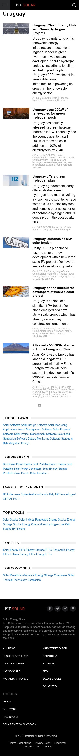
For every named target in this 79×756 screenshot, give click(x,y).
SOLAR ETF (50, 686)
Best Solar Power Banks (17, 464)
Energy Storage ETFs (39, 549)
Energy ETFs (44, 554)
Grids (7, 701)
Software (10, 709)
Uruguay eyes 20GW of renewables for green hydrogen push (50, 113)
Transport (10, 716)
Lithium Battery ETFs (22, 554)
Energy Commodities (34, 524)
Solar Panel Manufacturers (18, 575)
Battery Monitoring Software (44, 438)
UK (57, 494)
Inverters (10, 694)
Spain (24, 494)
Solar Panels (21, 473)
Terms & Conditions (20, 743)
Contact (48, 746)
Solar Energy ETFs (14, 549)
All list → (14, 498)
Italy (51, 494)
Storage (48, 663)
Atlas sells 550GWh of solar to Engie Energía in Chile (53, 347)
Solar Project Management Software (35, 433)
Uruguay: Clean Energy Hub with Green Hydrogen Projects (54, 29)
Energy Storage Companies (51, 575)
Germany (14, 494)
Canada (44, 494)
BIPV (45, 671)
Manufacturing (13, 663)
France (64, 494)
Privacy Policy (42, 743)
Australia (33, 494)
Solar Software (11, 425)
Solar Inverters (38, 473)
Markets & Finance (15, 678)
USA (6, 494)
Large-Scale (11, 671)
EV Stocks (18, 528)
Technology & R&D (15, 656)
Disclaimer (60, 743)
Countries (50, 656)
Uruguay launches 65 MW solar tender (52, 240)
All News (9, 648)
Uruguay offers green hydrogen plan (48, 178)
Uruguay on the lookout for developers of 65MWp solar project (53, 291)
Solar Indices (26, 519)
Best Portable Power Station (49, 464)
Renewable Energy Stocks (50, 519)
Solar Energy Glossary (19, 724)
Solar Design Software (34, 425)
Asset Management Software (35, 429)
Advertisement (32, 746)
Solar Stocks (10, 519)
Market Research (55, 648)
